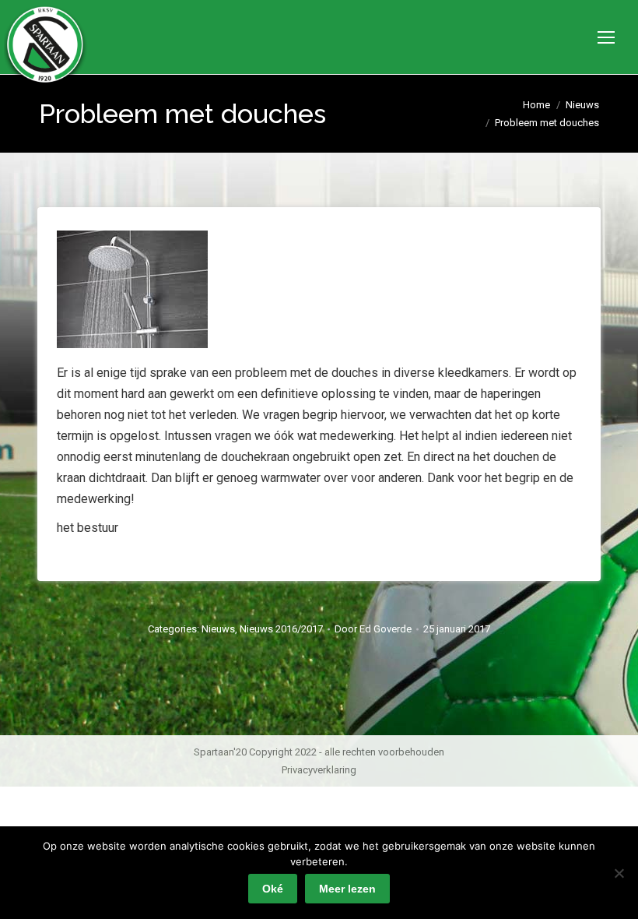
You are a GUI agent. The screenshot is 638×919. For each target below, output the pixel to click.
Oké (272, 888)
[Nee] (618, 873)
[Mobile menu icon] (606, 37)
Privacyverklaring (319, 770)
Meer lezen (347, 888)
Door (373, 629)
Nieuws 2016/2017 (281, 629)
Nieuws (218, 629)
